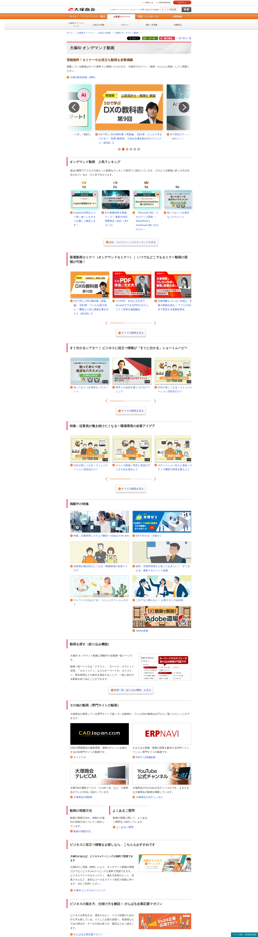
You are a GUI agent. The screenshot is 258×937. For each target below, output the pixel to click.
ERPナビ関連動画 (146, 757)
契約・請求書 (151, 25)
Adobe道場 (142, 630)
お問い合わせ (145, 10)
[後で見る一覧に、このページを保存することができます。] (167, 38)
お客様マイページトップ (76, 24)
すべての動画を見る (132, 332)
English (156, 10)
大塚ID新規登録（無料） (83, 77)
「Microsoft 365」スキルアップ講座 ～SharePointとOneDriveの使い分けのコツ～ (147, 221)
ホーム (73, 16)
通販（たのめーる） (149, 16)
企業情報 (177, 16)
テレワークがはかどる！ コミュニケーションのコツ (101, 602)
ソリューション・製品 (93, 16)
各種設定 (178, 25)
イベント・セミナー (130, 10)
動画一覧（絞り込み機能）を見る (132, 690)
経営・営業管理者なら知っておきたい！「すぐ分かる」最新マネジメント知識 (163, 568)
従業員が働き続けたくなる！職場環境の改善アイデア (101, 568)
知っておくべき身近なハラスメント (178, 214)
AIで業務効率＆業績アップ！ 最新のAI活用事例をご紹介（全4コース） (116, 218)
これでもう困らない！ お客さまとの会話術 (159, 600)
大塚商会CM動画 (83, 797)
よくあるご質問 (124, 827)
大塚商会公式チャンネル (149, 797)
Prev (70, 103)
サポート (115, 10)
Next (180, 103)
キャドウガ (80, 757)
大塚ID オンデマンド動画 (126, 33)
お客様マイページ (121, 16)
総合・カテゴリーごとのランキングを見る (132, 242)
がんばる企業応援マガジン (88, 934)
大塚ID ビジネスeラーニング (89, 890)
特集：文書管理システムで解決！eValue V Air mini (101, 535)
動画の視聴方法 (82, 831)
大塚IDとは (148, 3)
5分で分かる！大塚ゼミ (149, 535)
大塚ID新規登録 (164, 3)
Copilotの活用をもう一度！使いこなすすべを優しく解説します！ (85, 218)
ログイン (182, 2)
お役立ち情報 (98, 25)
